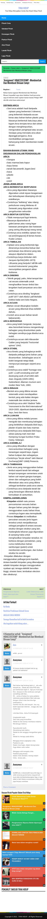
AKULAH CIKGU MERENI (11, 615)
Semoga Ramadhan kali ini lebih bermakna (18, 619)
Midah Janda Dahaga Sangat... (23, 813)
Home (4, 18)
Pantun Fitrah (7, 39)
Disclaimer (18, 2)
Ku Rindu (6, 606)
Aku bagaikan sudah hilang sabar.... (15, 623)
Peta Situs (36, 2)
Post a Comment (9, 787)
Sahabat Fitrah (7, 29)
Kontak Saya (10, 2)
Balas (7, 653)
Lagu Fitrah (6, 56)
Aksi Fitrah (6, 45)
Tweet (18, 89)
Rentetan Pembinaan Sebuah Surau (16, 611)
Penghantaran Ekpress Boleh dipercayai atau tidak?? (11, 594)
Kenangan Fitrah (8, 34)
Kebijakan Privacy (27, 2)
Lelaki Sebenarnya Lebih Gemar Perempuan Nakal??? (35, 594)
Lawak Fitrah (6, 50)
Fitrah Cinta (6, 23)
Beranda (6, 68)
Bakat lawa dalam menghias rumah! (25, 842)
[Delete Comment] (41, 645)
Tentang (3, 2)
